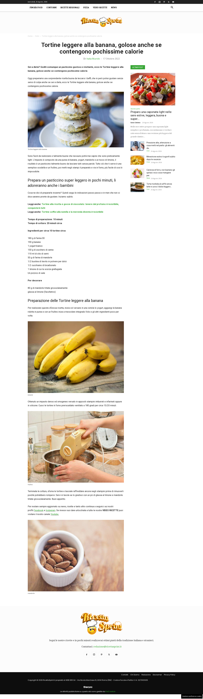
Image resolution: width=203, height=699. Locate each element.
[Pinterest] (164, 2)
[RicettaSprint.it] (101, 22)
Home (30, 36)
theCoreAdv (110, 691)
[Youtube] (173, 2)
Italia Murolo (93, 58)
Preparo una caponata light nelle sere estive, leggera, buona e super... (151, 115)
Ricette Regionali (69, 7)
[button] (172, 7)
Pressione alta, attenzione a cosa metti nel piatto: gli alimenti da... (161, 145)
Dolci (37, 36)
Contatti (124, 675)
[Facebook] (155, 2)
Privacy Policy (169, 675)
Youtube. (55, 514)
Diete (148, 162)
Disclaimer (157, 675)
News (114, 7)
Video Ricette (100, 7)
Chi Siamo (134, 675)
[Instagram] (159, 2)
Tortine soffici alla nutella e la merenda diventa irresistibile (72, 212)
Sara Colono (135, 122)
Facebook (38, 510)
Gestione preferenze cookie (191, 696)
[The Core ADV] (88, 688)
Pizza (86, 7)
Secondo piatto (135, 109)
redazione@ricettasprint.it (107, 646)
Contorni (51, 7)
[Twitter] (169, 2)
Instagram (50, 510)
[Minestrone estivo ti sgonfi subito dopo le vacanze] (137, 160)
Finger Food (36, 7)
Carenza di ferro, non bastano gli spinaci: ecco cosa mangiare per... (161, 173)
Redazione (146, 675)
